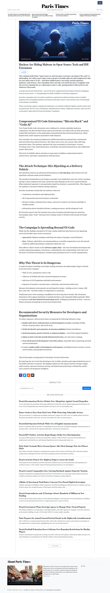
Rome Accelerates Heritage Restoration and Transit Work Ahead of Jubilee (42, 16)
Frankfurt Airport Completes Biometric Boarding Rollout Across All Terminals (19, 15)
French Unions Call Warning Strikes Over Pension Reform (66, 15)
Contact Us (26, 590)
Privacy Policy (39, 590)
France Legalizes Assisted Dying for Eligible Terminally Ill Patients (90, 15)
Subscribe (86, 388)
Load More (55, 546)
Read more (46, 576)
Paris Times (55, 6)
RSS (83, 566)
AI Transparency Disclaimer (52, 590)
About (32, 590)
